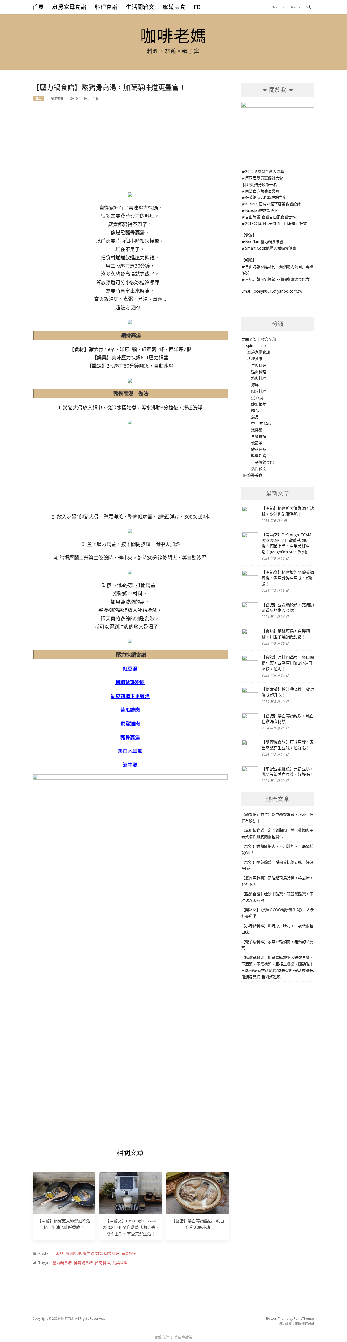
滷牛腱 (130, 765)
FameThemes (304, 1318)
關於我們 (161, 1337)
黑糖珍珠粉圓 (130, 682)
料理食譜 (106, 7)
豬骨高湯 (130, 737)
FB (197, 7)
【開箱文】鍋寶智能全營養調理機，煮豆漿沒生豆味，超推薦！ (288, 578)
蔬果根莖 (129, 1253)
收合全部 (268, 339)
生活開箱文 (140, 7)
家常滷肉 (130, 723)
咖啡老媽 (173, 36)
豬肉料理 (73, 1253)
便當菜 (256, 442)
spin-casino (256, 345)
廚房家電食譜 (69, 7)
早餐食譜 (258, 436)
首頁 (38, 7)
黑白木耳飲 (130, 751)
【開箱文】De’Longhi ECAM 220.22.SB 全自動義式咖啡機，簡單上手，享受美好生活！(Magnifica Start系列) (286, 543)
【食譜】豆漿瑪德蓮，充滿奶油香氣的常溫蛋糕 (288, 607)
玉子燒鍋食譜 (262, 462)
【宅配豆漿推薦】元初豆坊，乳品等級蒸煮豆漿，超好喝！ (288, 771)
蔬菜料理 (119, 1262)
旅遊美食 (174, 7)
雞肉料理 (258, 371)
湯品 (38, 98)
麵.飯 (255, 410)
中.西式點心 (261, 423)
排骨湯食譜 (83, 1262)
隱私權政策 (183, 1337)
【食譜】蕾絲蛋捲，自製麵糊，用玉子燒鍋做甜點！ (286, 633)
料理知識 (258, 455)
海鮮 (255, 384)
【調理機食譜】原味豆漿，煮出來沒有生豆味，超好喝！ (288, 744)
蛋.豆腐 (257, 397)
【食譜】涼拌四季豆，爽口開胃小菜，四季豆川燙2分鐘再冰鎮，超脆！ (288, 663)
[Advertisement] (130, 149)
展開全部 (248, 339)
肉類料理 (111, 1253)
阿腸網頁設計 (304, 1324)
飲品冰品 (258, 449)
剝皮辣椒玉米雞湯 (130, 696)
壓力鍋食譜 (92, 1253)
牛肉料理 (258, 365)
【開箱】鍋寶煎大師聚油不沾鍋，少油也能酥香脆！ (288, 511)
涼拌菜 (256, 429)
